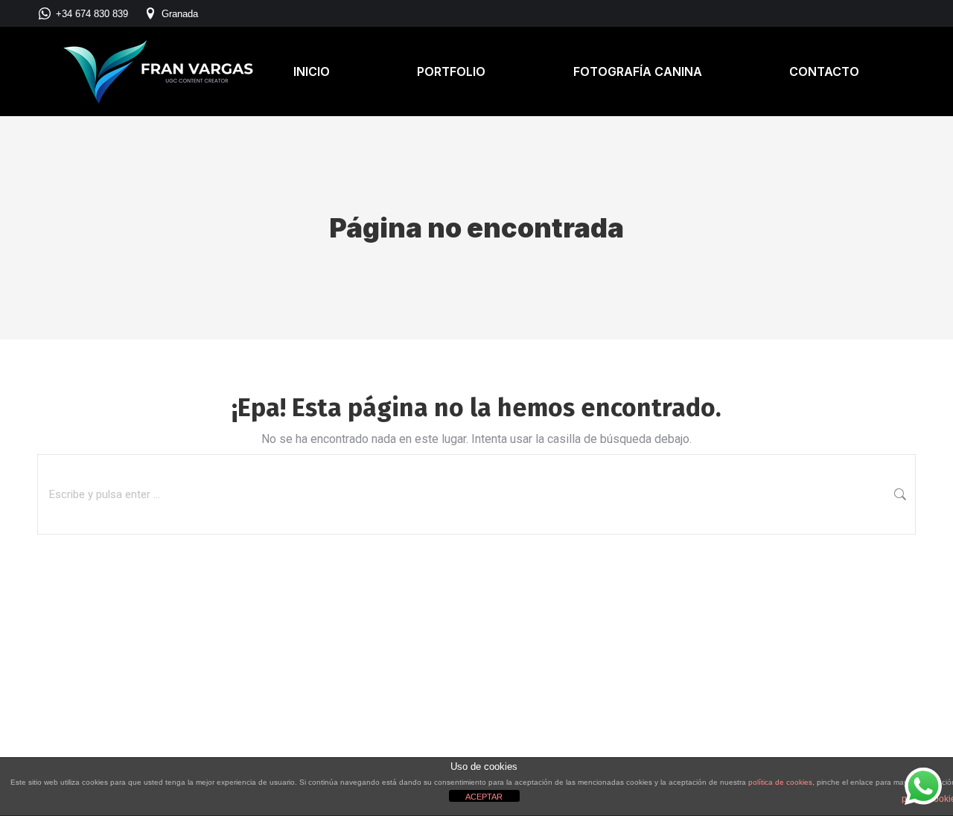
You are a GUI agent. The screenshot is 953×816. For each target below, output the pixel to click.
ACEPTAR (484, 796)
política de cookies (780, 782)
